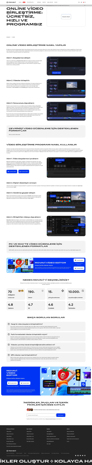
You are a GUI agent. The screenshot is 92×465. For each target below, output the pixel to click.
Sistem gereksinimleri (51, 436)
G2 (29, 308)
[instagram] (78, 455)
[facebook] (75, 455)
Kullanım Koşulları (19, 453)
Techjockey (71, 308)
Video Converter (9, 434)
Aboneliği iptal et (50, 441)
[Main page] (11, 2)
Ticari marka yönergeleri (65, 453)
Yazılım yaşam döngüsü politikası (33, 453)
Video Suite (8, 431)
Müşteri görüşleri (70, 434)
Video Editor (9, 436)
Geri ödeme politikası (55, 453)
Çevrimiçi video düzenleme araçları (13, 446)
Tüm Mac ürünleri (30, 441)
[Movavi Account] (81, 2)
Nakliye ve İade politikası (45, 453)
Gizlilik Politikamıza (49, 5)
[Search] (79, 2)
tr (85, 2)
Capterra (10, 308)
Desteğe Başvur (50, 434)
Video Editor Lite (10, 438)
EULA (25, 453)
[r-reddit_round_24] (85, 455)
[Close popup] (84, 5)
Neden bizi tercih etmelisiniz (73, 438)
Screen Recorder (10, 441)
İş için (68, 441)
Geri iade (49, 443)
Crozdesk (51, 308)
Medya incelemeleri (71, 436)
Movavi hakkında (70, 431)
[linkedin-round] (80, 455)
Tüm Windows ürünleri (11, 443)
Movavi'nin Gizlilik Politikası (50, 418)
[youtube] (82, 455)
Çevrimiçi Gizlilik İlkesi (10, 453)
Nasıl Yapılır (49, 431)
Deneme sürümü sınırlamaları (53, 438)
